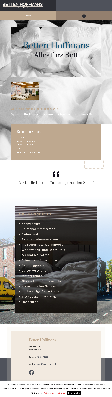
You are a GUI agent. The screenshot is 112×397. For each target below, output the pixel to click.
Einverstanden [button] (74, 393)
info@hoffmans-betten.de (45, 364)
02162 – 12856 (42, 357)
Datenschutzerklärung (54, 393)
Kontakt (28, 16)
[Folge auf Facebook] (84, 16)
